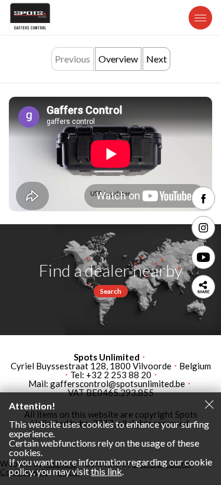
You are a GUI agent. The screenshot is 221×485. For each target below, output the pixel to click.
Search (110, 291)
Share (203, 287)
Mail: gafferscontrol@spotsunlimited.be (106, 383)
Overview (118, 58)
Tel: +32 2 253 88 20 (110, 375)
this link (106, 471)
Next (156, 58)
